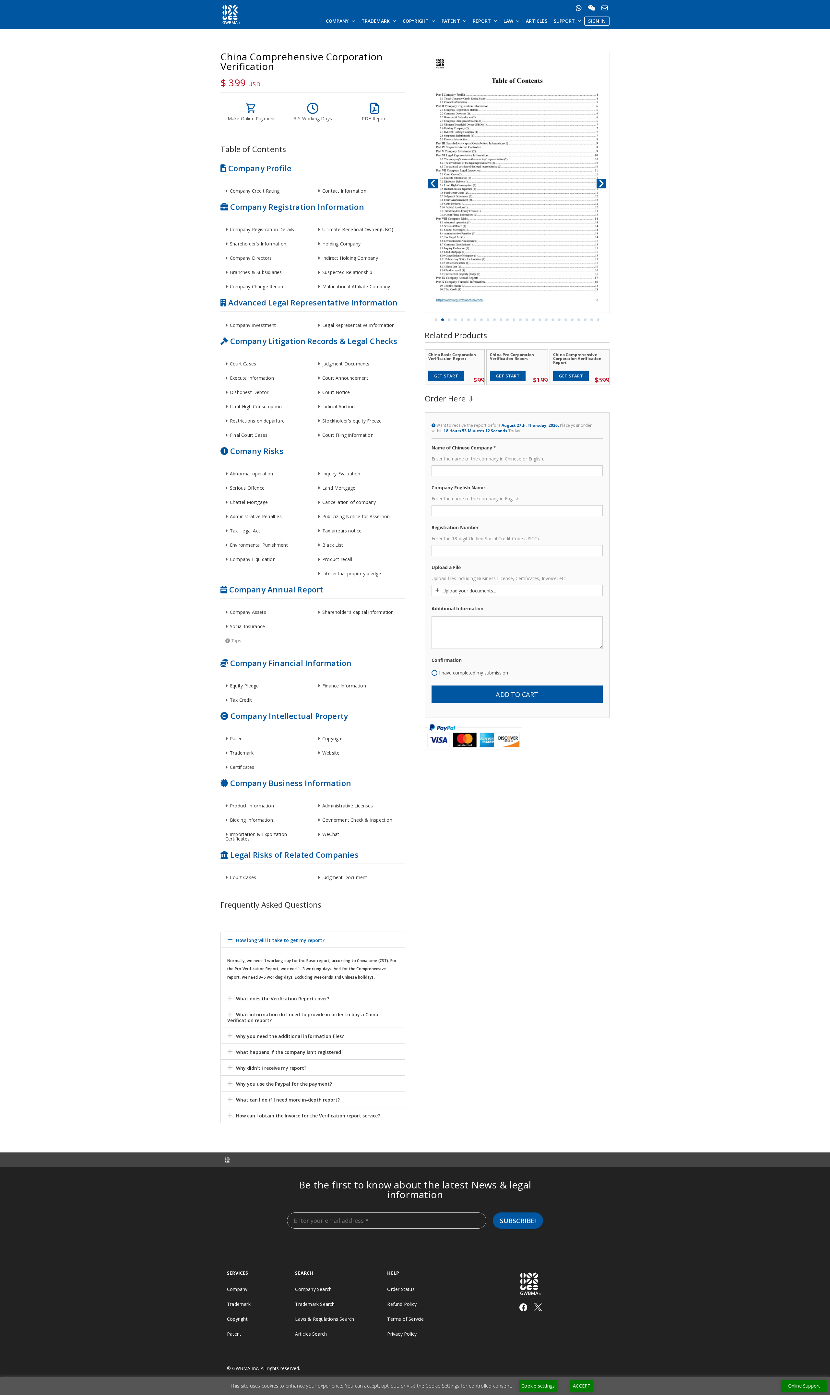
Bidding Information (251, 820)
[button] (266, 191)
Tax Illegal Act (245, 531)
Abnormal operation (251, 474)
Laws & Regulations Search (324, 1319)
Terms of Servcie (405, 1319)
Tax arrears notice (342, 531)
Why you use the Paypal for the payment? (284, 1084)
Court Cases (243, 364)
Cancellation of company (349, 502)
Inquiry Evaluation (341, 474)
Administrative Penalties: (256, 516)
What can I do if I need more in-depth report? (288, 1100)
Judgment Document (344, 877)
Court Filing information (348, 435)
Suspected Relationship (347, 272)
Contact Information (344, 191)
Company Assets (248, 612)
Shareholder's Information (258, 244)
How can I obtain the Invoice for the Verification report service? (308, 1116)
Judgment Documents (346, 364)
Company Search (313, 1289)
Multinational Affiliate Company (356, 286)
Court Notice (336, 392)
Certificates (242, 767)
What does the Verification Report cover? (282, 999)
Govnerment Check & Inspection (357, 820)
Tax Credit (241, 700)
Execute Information (252, 378)
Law (508, 21)
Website (330, 753)
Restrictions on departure (257, 421)
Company (337, 21)
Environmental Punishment (259, 545)
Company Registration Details (262, 229)
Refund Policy (402, 1304)
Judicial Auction (338, 406)
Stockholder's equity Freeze (352, 421)
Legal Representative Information (358, 325)
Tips (235, 641)
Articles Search (311, 1334)
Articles (536, 21)
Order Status (400, 1289)
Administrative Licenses (347, 806)
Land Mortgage (339, 488)
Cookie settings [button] (538, 1386)
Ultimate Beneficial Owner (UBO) (357, 229)
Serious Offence (247, 488)
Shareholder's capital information (358, 612)
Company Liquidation (253, 559)
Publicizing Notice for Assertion (356, 516)
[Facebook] (523, 1307)
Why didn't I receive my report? (271, 1068)
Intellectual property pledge (351, 573)
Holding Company (341, 244)
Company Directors (251, 258)
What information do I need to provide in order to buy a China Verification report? (302, 1017)
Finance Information (344, 686)
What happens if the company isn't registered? (289, 1052)
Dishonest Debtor (249, 392)
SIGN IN (596, 21)
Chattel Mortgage (249, 502)
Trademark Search (315, 1304)
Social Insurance (247, 626)
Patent (451, 21)
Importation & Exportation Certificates (256, 836)
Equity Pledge (244, 686)
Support (564, 21)
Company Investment (253, 325)
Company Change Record (257, 286)
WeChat (330, 834)
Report (482, 21)
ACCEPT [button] (581, 1386)
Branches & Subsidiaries (256, 272)
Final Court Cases (248, 435)
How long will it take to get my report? (280, 940)
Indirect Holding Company (350, 258)
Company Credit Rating (254, 191)
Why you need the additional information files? (290, 1036)
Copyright (416, 21)
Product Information (252, 806)
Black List (332, 545)
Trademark (376, 21)
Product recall (337, 559)
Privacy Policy (402, 1334)
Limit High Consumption (256, 406)
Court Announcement (345, 378)
